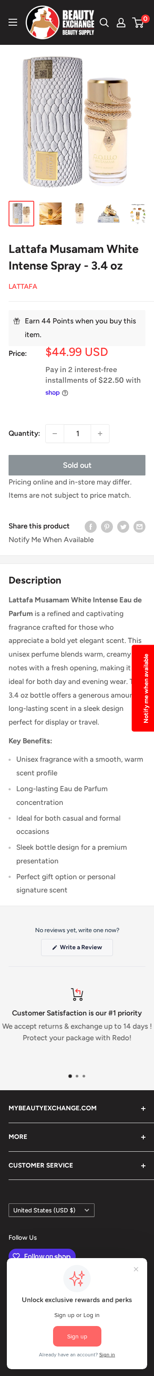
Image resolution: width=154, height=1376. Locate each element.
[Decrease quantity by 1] (55, 434)
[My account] (121, 22)
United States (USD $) (44, 1210)
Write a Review (86, 949)
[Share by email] (139, 526)
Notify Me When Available (51, 539)
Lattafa (23, 286)
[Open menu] (13, 22)
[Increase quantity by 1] (100, 434)
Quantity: (24, 433)
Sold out (77, 465)
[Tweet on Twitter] (123, 526)
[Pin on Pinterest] (107, 526)
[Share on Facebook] (91, 526)
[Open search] (104, 22)
